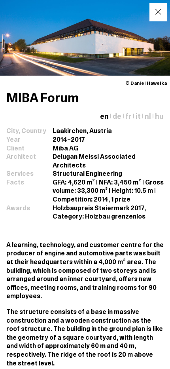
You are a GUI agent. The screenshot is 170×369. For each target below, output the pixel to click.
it (138, 117)
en (104, 117)
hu (159, 117)
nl (148, 117)
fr (128, 117)
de (117, 117)
